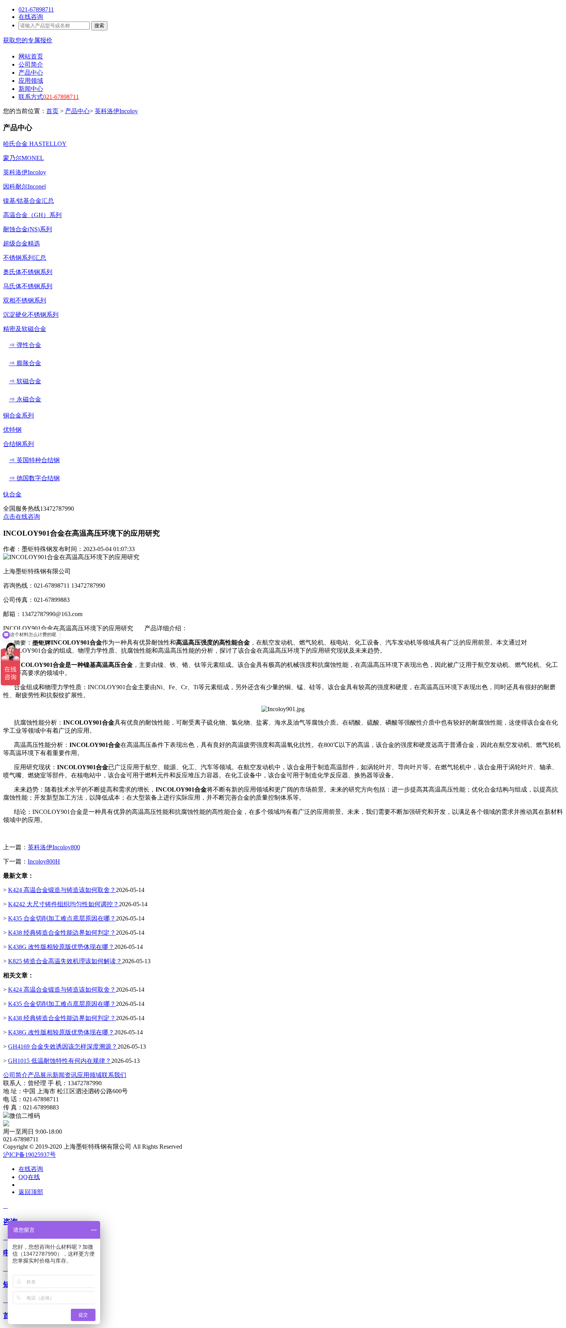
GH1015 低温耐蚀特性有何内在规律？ (59, 1060)
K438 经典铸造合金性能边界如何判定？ (62, 932)
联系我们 (114, 1075)
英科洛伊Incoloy (116, 111)
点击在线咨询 (21, 516)
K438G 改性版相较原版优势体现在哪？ (61, 947)
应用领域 (89, 1075)
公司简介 (15, 1075)
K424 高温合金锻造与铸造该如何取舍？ (62, 890)
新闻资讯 (64, 1075)
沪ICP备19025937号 (29, 1154)
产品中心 (77, 111)
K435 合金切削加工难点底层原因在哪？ (62, 918)
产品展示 (40, 1075)
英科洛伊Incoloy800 (54, 847)
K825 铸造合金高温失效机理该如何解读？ (65, 961)
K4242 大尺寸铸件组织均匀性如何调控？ (63, 904)
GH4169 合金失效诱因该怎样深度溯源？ (62, 1046)
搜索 (99, 25)
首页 (52, 111)
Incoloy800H (44, 861)
